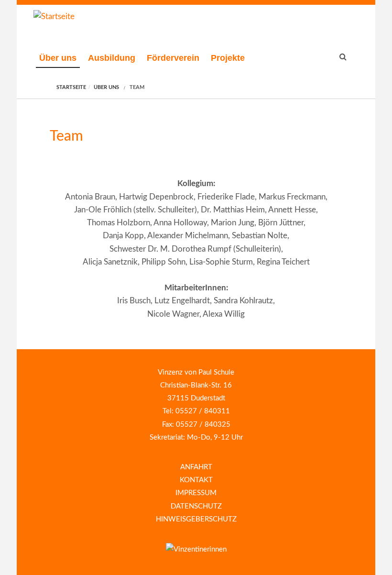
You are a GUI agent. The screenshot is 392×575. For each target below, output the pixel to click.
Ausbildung (111, 58)
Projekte (228, 58)
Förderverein (173, 58)
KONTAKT (196, 480)
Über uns (57, 58)
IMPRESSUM (196, 493)
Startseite (71, 87)
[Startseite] (54, 16)
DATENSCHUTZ (196, 506)
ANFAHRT (196, 467)
